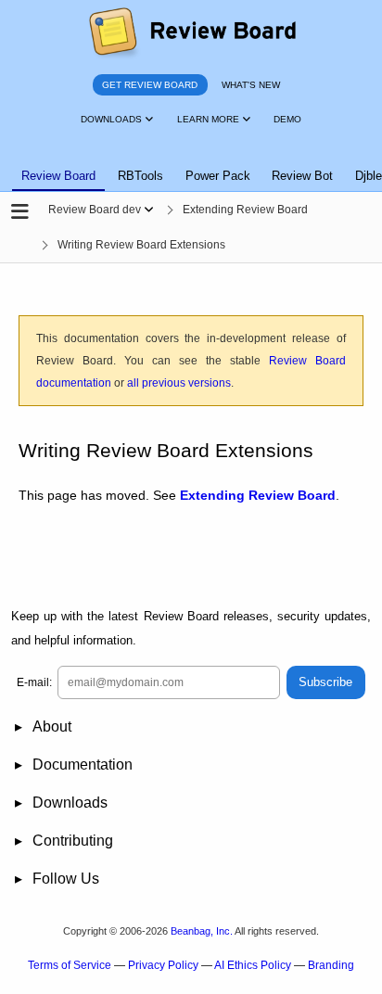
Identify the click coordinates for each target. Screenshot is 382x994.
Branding (331, 965)
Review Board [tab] (58, 176)
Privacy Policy (163, 965)
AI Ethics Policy (252, 965)
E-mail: (34, 682)
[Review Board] (191, 33)
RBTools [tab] (140, 176)
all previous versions (179, 382)
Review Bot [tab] (302, 176)
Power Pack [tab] (217, 176)
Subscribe (325, 682)
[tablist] (191, 165)
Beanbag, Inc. (202, 931)
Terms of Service (69, 965)
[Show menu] (149, 209)
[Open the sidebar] (20, 212)
